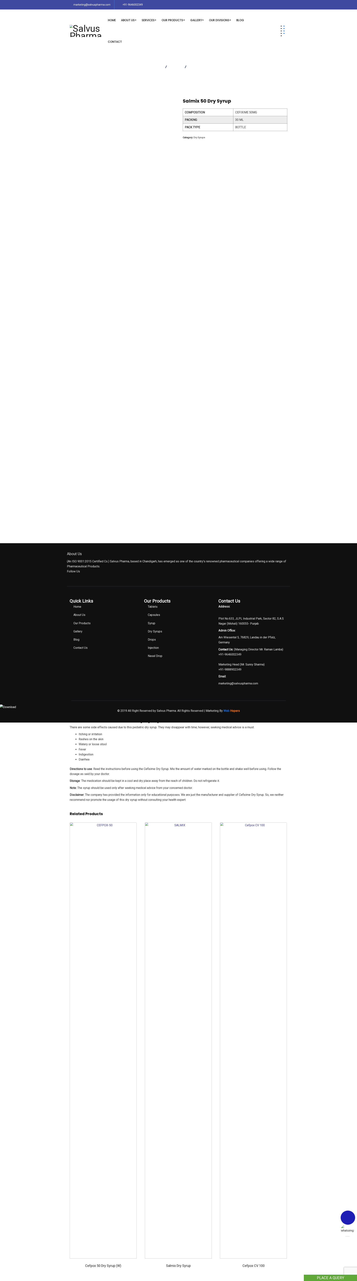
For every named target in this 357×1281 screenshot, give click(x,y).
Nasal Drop (155, 656)
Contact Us (80, 648)
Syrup (151, 623)
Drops (152, 639)
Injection (153, 648)
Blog (240, 20)
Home (112, 20)
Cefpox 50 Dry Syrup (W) (103, 1266)
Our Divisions (219, 20)
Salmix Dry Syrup (178, 1266)
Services (148, 20)
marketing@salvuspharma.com (91, 4)
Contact (115, 42)
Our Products (172, 20)
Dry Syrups (199, 137)
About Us (128, 20)
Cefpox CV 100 (253, 1266)
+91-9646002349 (133, 4)
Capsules (154, 615)
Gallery (196, 20)
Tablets (152, 606)
